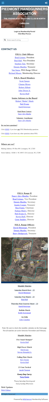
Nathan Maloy (20, 211)
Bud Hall (24, 300)
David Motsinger (24, 107)
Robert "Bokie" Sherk (24, 101)
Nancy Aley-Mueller (24, 120)
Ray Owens (24, 360)
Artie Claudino (24, 320)
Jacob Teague (24, 370)
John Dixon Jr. (24, 90)
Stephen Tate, (20, 64)
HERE (7, 129)
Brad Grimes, (20, 57)
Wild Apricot (27, 399)
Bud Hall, (18, 60)
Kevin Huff (20, 216)
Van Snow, (16, 70)
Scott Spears (24, 81)
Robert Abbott (24, 87)
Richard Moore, (15, 73)
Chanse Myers (24, 84)
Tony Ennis (24, 377)
